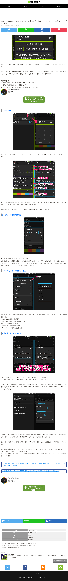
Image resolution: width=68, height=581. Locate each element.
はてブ (42, 31)
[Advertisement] (34, 14)
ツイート (9, 31)
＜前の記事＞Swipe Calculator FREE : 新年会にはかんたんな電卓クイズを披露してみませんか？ (30, 471)
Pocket (58, 31)
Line (26, 31)
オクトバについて (34, 574)
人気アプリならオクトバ (31, 578)
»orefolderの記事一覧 (60, 560)
